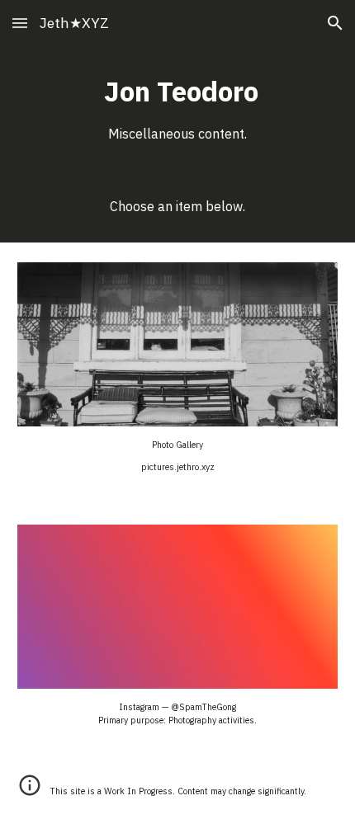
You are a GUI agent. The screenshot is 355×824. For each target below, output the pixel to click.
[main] (177, 108)
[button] (20, 22)
